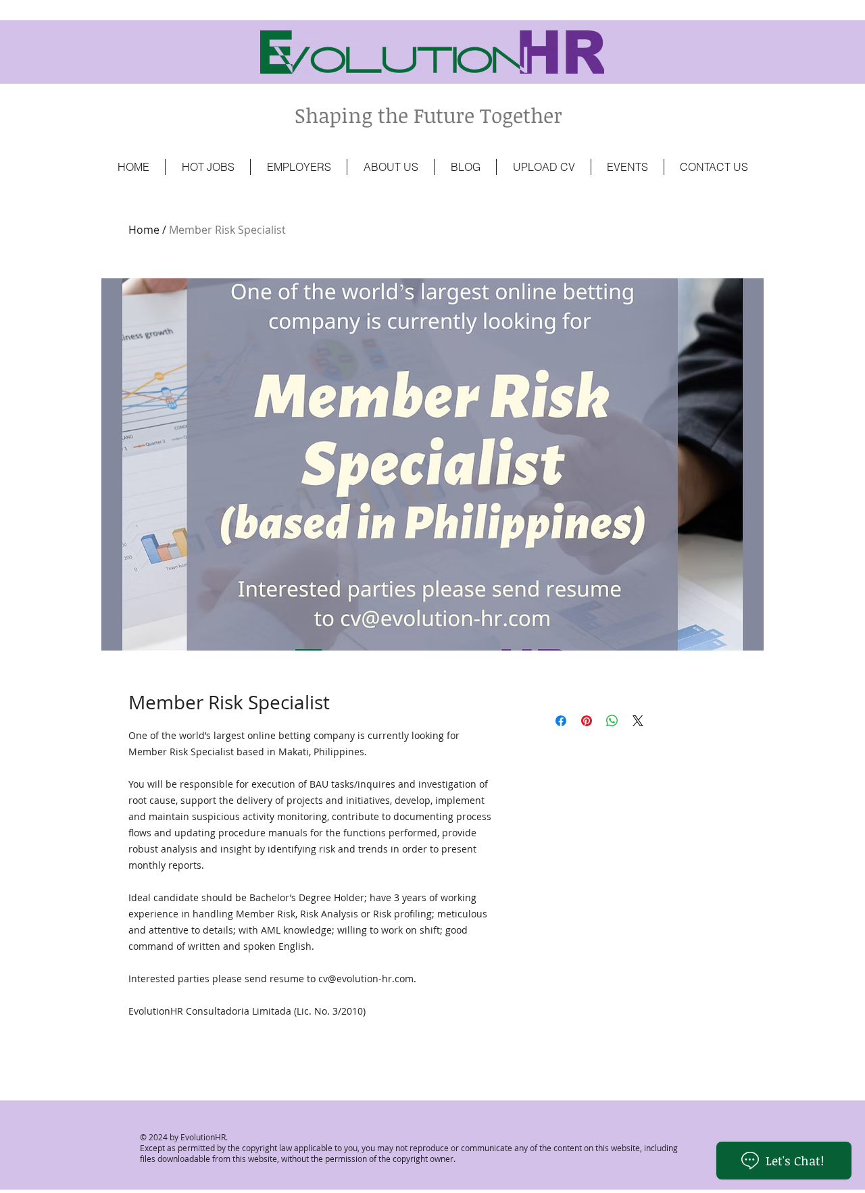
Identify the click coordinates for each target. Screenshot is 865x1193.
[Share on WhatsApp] (612, 721)
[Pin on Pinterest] (586, 721)
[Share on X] (638, 721)
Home (143, 229)
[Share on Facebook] (561, 721)
